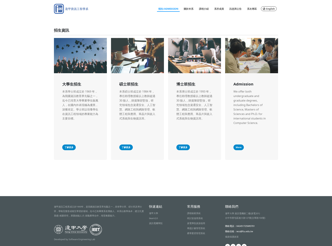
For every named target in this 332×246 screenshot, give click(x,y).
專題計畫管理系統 (196, 228)
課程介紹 (204, 8)
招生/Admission (168, 8)
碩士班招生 (128, 83)
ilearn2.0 (153, 218)
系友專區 (252, 8)
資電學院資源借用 (196, 223)
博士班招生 (185, 83)
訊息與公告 (235, 8)
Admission (243, 83)
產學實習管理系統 (196, 233)
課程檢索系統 (194, 213)
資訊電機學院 (156, 223)
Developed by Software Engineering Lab (74, 239)
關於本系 (188, 8)
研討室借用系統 (195, 218)
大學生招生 (71, 83)
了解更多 (68, 147)
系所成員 (219, 8)
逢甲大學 (153, 213)
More (239, 147)
